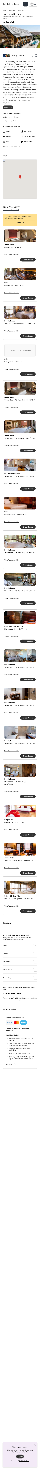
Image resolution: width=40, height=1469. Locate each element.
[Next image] (36, 40)
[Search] (25, 4)
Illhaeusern (21, 10)
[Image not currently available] (20, 235)
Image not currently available (20, 350)
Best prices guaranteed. (11, 210)
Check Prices (20, 222)
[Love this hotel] (36, 56)
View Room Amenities (11, 255)
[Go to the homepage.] (11, 4)
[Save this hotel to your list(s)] (31, 56)
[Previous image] (3, 40)
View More (9, 1064)
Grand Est (12, 10)
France (5, 10)
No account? (20, 1461)
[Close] (35, 1445)
